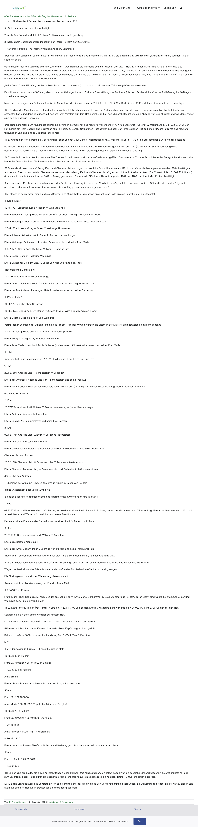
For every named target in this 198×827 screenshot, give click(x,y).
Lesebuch (53, 802)
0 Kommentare (66, 802)
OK (140, 821)
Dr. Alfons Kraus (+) (18, 802)
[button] (181, 7)
